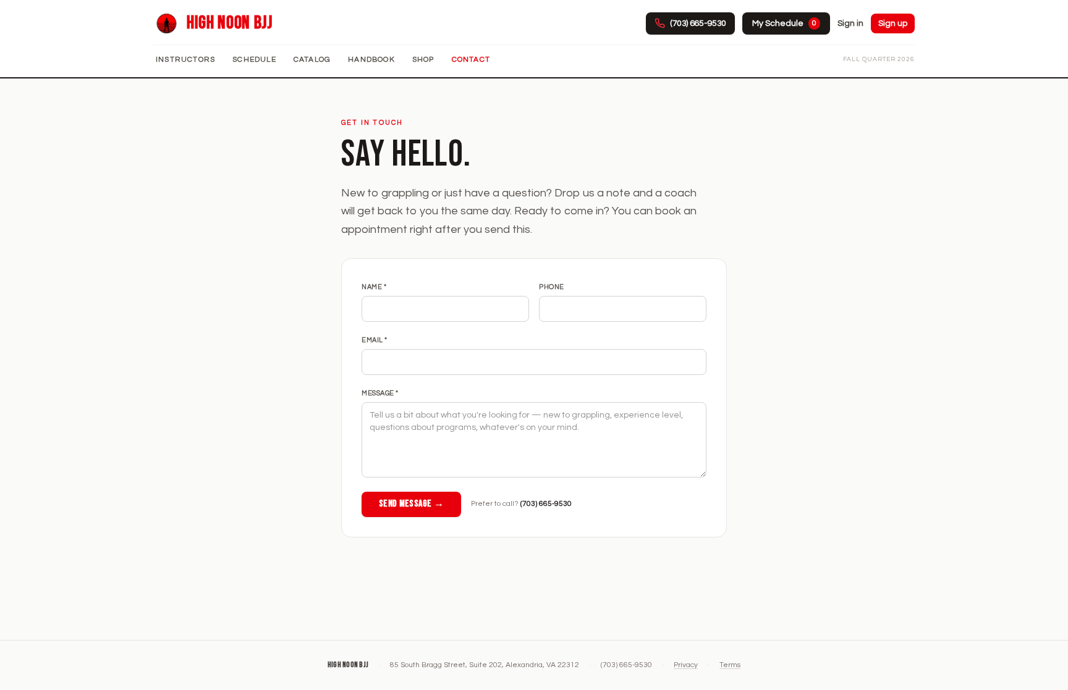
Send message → (411, 504)
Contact (471, 60)
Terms (729, 665)
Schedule (254, 60)
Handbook (371, 60)
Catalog (312, 60)
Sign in (850, 23)
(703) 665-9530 (546, 504)
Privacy (686, 665)
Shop (423, 60)
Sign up (892, 23)
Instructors (185, 60)
